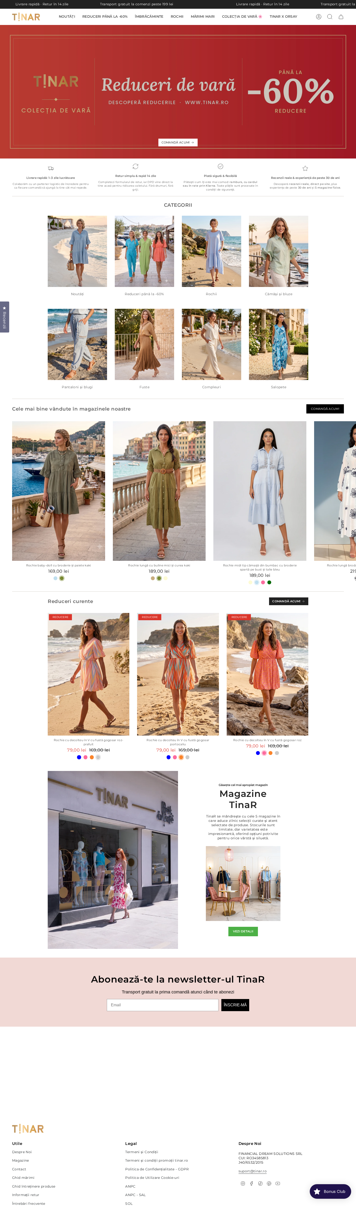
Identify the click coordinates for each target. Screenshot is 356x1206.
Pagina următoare (349, 491)
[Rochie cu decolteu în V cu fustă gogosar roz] (267, 674)
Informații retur (25, 1195)
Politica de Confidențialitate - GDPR (157, 1169)
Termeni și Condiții (141, 1152)
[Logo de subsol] (28, 1129)
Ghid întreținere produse (33, 1186)
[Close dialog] (226, 14)
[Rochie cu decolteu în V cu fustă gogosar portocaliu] (178, 674)
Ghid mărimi (23, 1177)
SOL (128, 1203)
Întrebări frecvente (28, 1203)
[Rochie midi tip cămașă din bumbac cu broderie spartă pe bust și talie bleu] (259, 491)
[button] (242, 17)
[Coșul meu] (341, 17)
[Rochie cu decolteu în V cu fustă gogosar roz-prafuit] (88, 674)
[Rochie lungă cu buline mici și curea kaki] (159, 491)
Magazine (20, 1160)
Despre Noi (22, 1152)
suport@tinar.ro (253, 1171)
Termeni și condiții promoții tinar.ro (156, 1160)
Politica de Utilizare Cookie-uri (152, 1177)
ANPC (130, 1186)
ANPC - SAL (135, 1195)
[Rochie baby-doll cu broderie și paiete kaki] (58, 491)
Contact (19, 1169)
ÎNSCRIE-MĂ (235, 1005)
